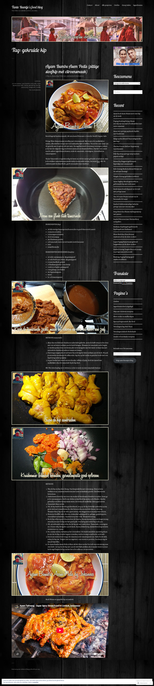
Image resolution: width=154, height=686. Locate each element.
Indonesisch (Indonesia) (75, 76)
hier (98, 161)
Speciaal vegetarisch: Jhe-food (124, 321)
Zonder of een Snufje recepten (124, 337)
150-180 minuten (16, 83)
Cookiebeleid (35, 682)
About (97, 5)
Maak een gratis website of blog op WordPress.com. (26, 669)
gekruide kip (32, 85)
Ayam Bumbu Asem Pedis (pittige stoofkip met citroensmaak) (72, 68)
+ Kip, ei (48, 76)
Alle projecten (107, 5)
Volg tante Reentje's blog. (125, 360)
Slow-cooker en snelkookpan (123, 316)
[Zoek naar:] (127, 92)
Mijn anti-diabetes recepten (123, 311)
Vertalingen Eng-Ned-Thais (122, 327)
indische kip (24, 87)
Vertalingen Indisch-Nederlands (124, 332)
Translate (129, 283)
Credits (116, 5)
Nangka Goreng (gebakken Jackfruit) (126, 176)
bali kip (26, 85)
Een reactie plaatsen (35, 90)
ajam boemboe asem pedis (29, 83)
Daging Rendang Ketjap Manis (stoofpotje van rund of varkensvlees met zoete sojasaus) (127, 123)
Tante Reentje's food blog (27, 7)
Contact (90, 5)
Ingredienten (137, 5)
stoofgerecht (32, 87)
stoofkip (38, 87)
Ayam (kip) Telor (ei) (59, 76)
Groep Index (126, 5)
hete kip (38, 85)
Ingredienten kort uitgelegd (123, 306)
